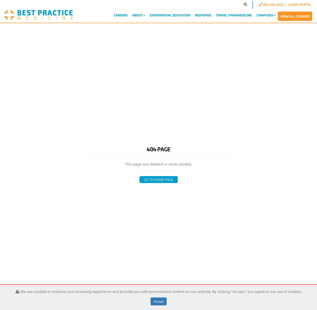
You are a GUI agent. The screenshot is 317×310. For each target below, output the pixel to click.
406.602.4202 (273, 5)
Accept (159, 301)
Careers (121, 15)
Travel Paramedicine (234, 15)
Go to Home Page (158, 179)
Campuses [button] (264, 15)
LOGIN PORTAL (299, 5)
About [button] (137, 15)
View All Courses (295, 16)
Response (203, 15)
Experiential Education (170, 15)
